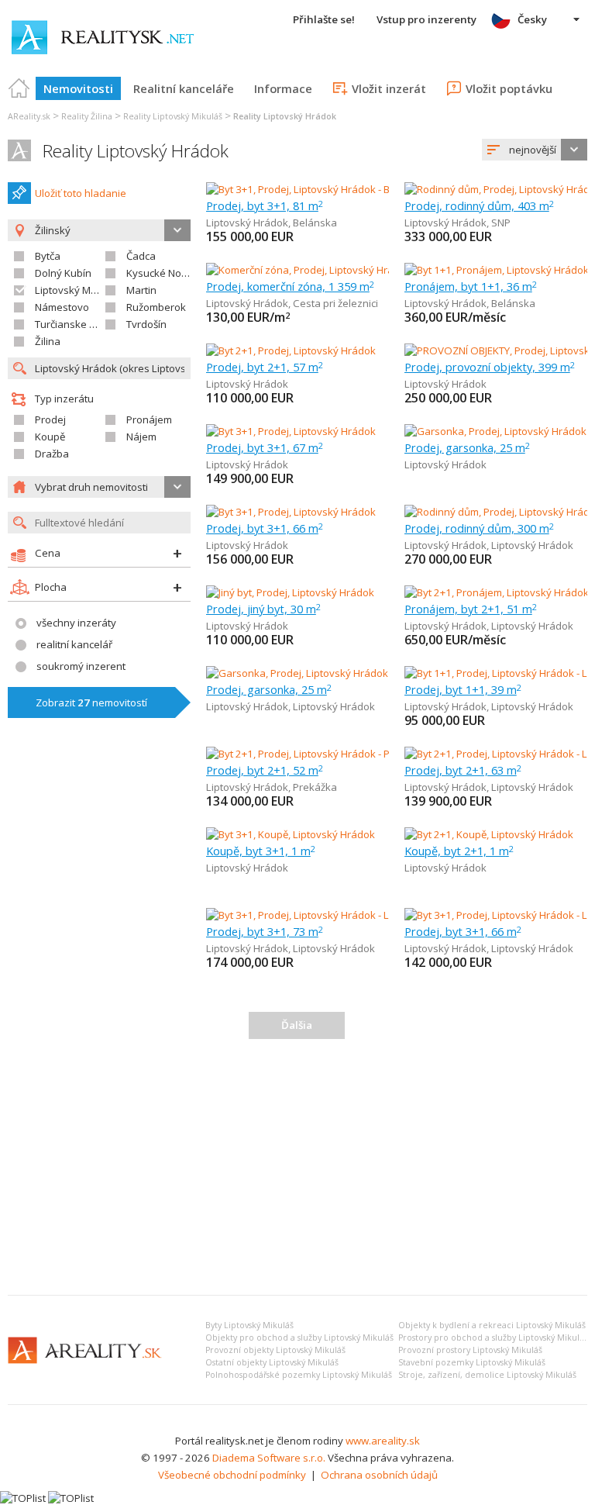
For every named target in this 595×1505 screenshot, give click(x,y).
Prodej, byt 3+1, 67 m (264, 447)
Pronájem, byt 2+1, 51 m (470, 608)
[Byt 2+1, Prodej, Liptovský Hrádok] (291, 350)
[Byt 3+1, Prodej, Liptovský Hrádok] (291, 431)
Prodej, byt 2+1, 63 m (462, 770)
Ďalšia (296, 1025)
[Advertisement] (297, 1166)
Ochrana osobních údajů (379, 1475)
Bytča (47, 256)
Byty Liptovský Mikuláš (249, 1325)
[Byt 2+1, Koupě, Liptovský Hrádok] (488, 834)
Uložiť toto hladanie (80, 193)
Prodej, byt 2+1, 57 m (264, 367)
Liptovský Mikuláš (76, 290)
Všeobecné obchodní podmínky (232, 1475)
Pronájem (149, 419)
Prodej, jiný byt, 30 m (263, 608)
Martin (141, 290)
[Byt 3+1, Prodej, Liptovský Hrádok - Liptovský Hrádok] (329, 915)
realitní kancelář (74, 644)
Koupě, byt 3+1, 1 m (260, 850)
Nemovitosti (78, 88)
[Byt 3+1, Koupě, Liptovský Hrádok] (290, 834)
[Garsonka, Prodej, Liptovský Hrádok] (495, 431)
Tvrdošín (146, 324)
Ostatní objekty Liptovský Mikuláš (272, 1362)
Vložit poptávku (509, 88)
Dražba (52, 454)
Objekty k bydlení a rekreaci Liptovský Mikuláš (492, 1325)
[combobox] (534, 150)
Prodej (50, 419)
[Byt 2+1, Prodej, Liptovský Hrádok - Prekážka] (310, 754)
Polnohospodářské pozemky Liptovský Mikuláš (298, 1374)
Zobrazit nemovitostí (91, 702)
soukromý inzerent (81, 666)
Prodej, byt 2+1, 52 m (264, 770)
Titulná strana (19, 88)
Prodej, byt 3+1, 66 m (264, 528)
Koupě (50, 437)
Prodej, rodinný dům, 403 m (479, 205)
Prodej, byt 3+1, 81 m (264, 205)
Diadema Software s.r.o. (268, 1458)
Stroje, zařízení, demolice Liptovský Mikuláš (487, 1374)
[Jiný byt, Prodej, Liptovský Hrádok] (290, 592)
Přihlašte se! (324, 19)
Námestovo (62, 307)
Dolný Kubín (63, 273)
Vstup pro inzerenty (426, 19)
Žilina (47, 341)
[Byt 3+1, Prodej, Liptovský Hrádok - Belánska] (310, 189)
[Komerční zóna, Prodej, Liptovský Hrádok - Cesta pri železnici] (349, 270)
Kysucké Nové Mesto (175, 273)
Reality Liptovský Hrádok (136, 151)
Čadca (141, 256)
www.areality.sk (383, 1441)
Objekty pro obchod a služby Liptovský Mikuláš (299, 1337)
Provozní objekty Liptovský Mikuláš (275, 1349)
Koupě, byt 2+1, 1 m (459, 850)
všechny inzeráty (76, 623)
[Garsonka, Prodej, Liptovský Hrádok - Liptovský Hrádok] (336, 673)
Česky (532, 19)
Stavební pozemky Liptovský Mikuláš (471, 1362)
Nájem (141, 437)
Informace (283, 88)
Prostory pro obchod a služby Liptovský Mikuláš (493, 1337)
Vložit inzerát (389, 88)
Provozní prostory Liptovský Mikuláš (470, 1349)
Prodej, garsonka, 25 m (467, 447)
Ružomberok (156, 307)
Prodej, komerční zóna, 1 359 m (290, 286)
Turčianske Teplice (78, 324)
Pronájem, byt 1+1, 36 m (470, 286)
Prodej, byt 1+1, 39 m (462, 689)
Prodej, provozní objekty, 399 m (489, 367)
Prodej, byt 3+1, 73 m (264, 931)
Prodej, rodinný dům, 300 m (479, 528)
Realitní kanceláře (183, 88)
